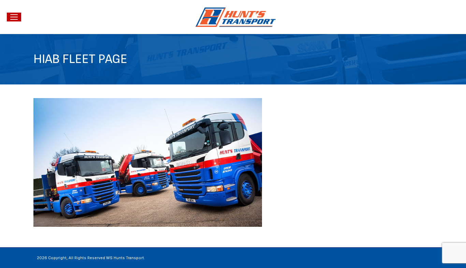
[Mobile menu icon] (14, 17)
